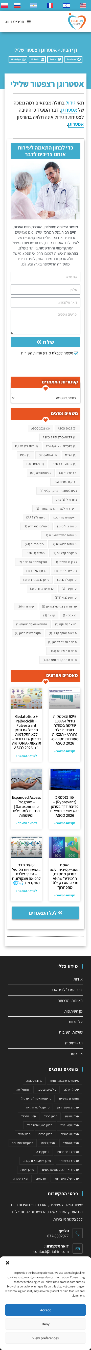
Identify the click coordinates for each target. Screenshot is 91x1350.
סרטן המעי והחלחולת (40, 1125)
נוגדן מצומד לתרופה (32, 562)
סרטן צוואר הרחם (68, 1152)
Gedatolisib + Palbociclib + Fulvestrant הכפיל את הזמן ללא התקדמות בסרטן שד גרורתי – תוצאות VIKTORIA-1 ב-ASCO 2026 (26, 732)
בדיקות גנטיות (65, 482)
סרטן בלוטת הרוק (68, 1107)
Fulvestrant (26, 446)
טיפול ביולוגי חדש (36, 526)
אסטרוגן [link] (69, 110)
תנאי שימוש (74, 1043)
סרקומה (41, 1178)
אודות (78, 979)
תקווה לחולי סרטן (28, 633)
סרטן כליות (48, 1143)
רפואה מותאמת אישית (31, 624)
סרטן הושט (72, 1116)
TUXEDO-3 (35, 464)
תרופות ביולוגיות (63, 651)
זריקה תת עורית (65, 517)
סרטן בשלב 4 (36, 571)
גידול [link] (71, 102)
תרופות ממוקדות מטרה (60, 660)
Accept (45, 1310)
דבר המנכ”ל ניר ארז (67, 989)
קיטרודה (25, 606)
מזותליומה (22, 1089)
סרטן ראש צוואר (69, 1161)
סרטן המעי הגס (69, 1125)
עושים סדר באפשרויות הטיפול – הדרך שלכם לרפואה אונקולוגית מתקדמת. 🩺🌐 (26, 873)
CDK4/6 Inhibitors (61, 446)
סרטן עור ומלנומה (22, 1143)
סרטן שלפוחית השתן (66, 1178)
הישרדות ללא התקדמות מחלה (56, 508)
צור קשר (76, 1053)
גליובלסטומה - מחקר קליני (58, 491)
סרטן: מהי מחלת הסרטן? (36, 1098)
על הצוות (76, 1021)
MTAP (71, 455)
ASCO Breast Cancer (60, 437)
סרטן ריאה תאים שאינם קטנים (60, 1169)
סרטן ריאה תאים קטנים (37, 1161)
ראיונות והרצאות (70, 1000)
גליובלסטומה (34, 1080)
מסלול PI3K (35, 553)
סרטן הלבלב (67, 580)
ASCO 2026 (40, 428)
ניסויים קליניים (65, 571)
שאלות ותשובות (71, 1032)
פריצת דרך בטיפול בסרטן (59, 606)
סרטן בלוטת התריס (38, 1107)
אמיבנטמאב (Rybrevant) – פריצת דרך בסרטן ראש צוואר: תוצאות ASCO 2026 (65, 806)
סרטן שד (69, 588)
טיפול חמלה (71, 1089)
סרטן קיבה (43, 1152)
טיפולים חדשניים (64, 544)
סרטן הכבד (51, 1116)
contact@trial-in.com (51, 1251)
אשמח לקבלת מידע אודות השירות (47, 353)
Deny (46, 1324)
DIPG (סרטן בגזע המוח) (64, 1080)
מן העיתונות (73, 1011)
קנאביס (70, 615)
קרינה (49, 615)
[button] (7, 1262)
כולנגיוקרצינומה (46, 1089)
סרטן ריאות (27, 1169)
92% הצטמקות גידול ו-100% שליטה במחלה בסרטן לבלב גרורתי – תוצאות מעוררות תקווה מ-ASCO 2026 (65, 730)
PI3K (25, 455)
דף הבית (69, 50)
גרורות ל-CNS (66, 499)
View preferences (45, 1338)
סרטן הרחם (45, 1134)
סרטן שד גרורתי (42, 588)
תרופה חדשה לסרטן (62, 642)
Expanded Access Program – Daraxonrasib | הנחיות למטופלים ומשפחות (26, 806)
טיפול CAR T (36, 517)
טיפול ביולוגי (67, 526)
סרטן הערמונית (69, 1134)
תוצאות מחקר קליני (63, 633)
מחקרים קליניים (65, 553)
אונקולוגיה (68, 473)
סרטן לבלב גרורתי (36, 580)
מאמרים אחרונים (62, 675)
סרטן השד (24, 1134)
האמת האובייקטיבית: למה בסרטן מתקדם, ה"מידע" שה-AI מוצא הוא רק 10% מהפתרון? (65, 876)
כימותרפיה (34, 544)
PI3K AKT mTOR (64, 464)
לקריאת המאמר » (64, 751)
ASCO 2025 (67, 428)
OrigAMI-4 (48, 455)
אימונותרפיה (40, 473)
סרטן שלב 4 (66, 597)
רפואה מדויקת (66, 624)
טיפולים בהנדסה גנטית (60, 535)
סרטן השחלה (71, 1143)
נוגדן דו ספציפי (66, 562)
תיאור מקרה (20, 1178)
